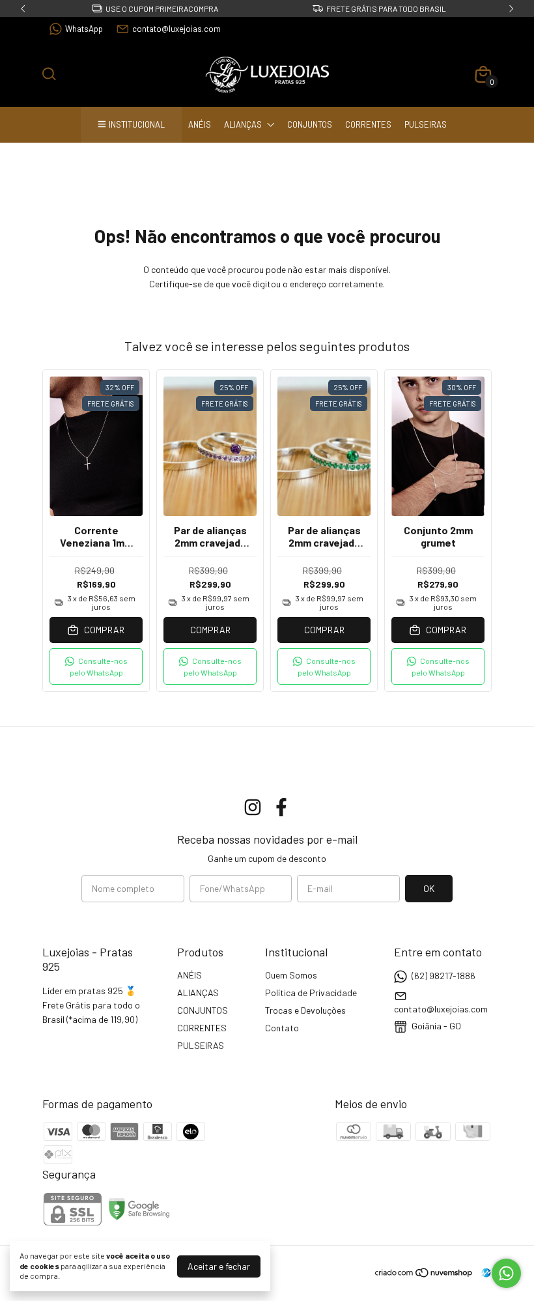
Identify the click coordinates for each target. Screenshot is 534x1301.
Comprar (210, 629)
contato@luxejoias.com (176, 28)
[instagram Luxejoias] (252, 807)
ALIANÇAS (243, 124)
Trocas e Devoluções (305, 1010)
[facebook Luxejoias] (281, 807)
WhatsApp (84, 28)
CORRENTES (368, 124)
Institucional (137, 124)
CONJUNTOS (309, 124)
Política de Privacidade (311, 992)
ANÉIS (199, 124)
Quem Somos (291, 974)
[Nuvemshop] (424, 1274)
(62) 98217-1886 (443, 975)
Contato (282, 1027)
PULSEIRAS (425, 124)
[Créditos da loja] (483, 1272)
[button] (96, 666)
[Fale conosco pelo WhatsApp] (506, 1273)
